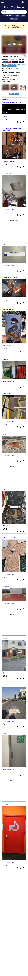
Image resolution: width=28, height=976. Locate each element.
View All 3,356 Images (14, 93)
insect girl (10, 64)
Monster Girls (14, 68)
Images (17, 15)
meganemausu (13, 66)
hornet (5, 64)
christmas (22, 64)
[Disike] (18, 122)
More (22, 61)
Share (4, 61)
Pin (9, 61)
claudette (16, 64)
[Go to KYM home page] (2, 2)
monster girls (5, 66)
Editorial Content (14, 18)
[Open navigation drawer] (26, 2)
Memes (23, 15)
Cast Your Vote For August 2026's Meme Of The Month (14, 26)
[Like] (20, 122)
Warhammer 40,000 (9, 161)
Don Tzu (6, 116)
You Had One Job (9, 209)
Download (15, 61)
